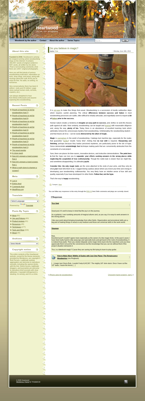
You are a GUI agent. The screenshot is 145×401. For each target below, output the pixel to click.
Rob (56, 51)
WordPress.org (18, 190)
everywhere (62, 138)
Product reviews (18, 221)
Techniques (16, 227)
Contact (43, 40)
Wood (14, 233)
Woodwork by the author (25, 40)
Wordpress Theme (22, 382)
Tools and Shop (18, 230)
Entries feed (16, 184)
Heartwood (47, 28)
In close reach (17, 153)
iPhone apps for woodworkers (60, 275)
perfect (66, 141)
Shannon (55, 228)
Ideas (14, 216)
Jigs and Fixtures (18, 218)
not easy (57, 110)
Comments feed (18, 187)
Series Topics (73, 40)
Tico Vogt (55, 203)
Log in (14, 181)
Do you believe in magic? (64, 48)
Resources (16, 224)
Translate (29, 206)
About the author (57, 40)
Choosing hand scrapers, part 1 (120, 275)
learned (108, 126)
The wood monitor (19, 150)
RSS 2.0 (89, 191)
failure (54, 118)
